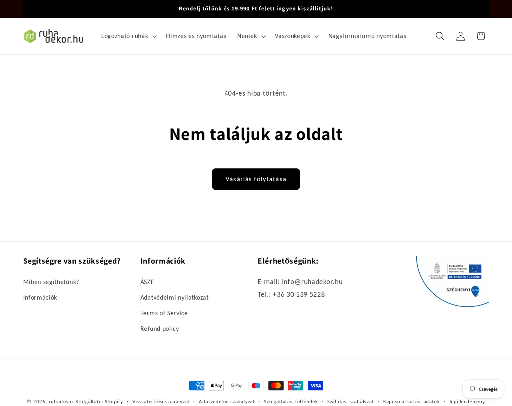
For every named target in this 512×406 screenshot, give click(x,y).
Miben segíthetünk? (51, 282)
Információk (40, 298)
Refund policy (159, 328)
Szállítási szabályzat (350, 401)
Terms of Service (164, 313)
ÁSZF (147, 282)
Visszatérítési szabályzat (161, 401)
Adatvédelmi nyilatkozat (174, 298)
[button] (128, 36)
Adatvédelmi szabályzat (227, 401)
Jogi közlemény (467, 401)
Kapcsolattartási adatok (411, 401)
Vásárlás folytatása (256, 179)
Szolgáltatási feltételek (291, 401)
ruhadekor (61, 401)
